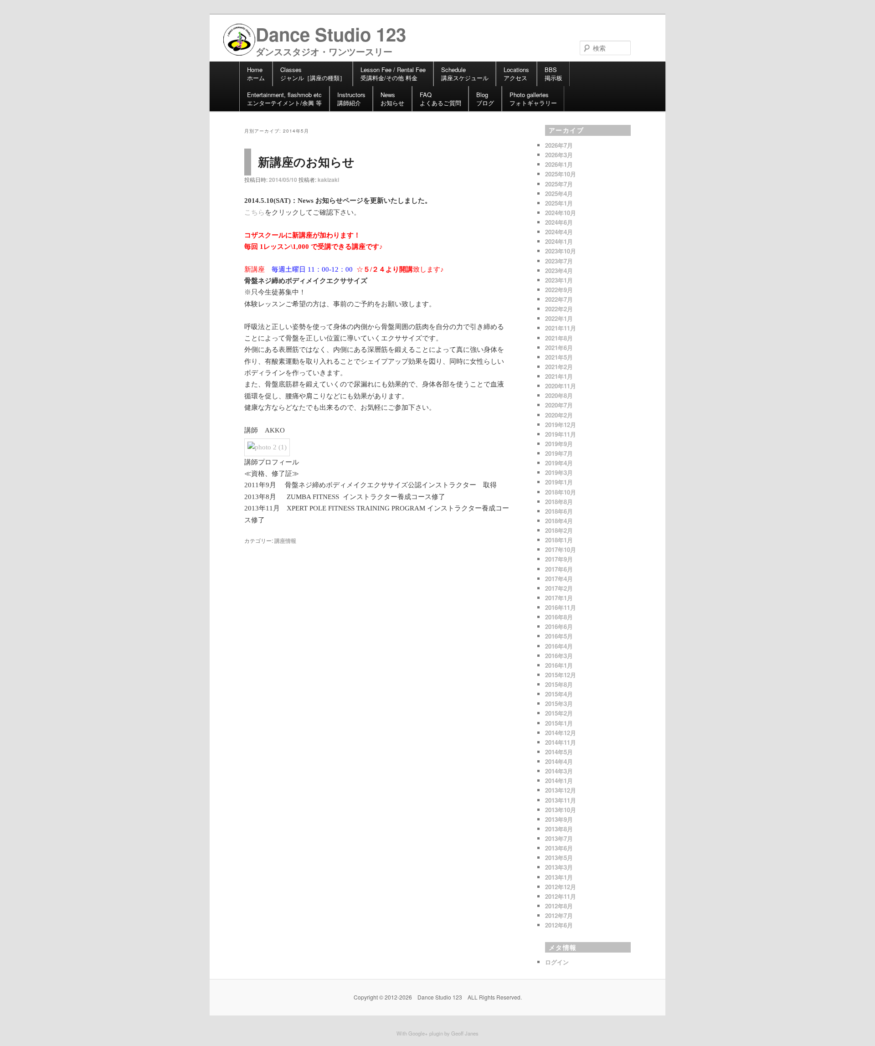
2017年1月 (559, 597)
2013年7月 (559, 838)
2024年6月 (559, 222)
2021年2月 (559, 366)
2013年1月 (559, 877)
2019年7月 (559, 453)
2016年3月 (559, 655)
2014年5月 (559, 751)
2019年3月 (559, 472)
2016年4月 (559, 646)
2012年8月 (559, 906)
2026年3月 (559, 154)
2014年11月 (560, 742)
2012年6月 (559, 925)
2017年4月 (559, 578)
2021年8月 (559, 338)
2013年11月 (560, 800)
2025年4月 (559, 193)
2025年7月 (559, 184)
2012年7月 (559, 915)
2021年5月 (559, 357)
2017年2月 (559, 588)
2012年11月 (560, 896)
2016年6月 (559, 626)
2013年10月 (560, 809)
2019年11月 (560, 434)
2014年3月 (559, 771)
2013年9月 (559, 819)
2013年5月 (559, 857)
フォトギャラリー (533, 98)
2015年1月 (559, 723)
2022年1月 (559, 318)
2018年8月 (559, 501)
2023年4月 (559, 270)
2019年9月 (559, 443)
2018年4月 (559, 520)
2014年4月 (559, 761)
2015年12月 (560, 674)
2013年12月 (560, 790)
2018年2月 (559, 530)
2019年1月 (559, 482)
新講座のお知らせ (306, 161)
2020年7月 (559, 405)
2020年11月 (560, 385)
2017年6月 (559, 569)
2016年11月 (560, 607)
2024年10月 (560, 212)
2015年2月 (559, 713)
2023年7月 (559, 261)
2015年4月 (559, 694)
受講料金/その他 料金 (393, 73)
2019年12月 (560, 424)
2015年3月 (559, 703)
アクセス (516, 73)
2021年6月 (559, 347)
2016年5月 (559, 636)
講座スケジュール (465, 73)
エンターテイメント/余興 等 (284, 98)
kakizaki (328, 179)
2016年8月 (559, 617)
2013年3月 (559, 867)
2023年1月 (559, 280)
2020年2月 (559, 415)
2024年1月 (559, 241)
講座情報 (285, 540)
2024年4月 (559, 231)
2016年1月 (559, 665)
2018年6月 (559, 511)
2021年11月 (560, 328)
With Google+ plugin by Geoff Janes (437, 1033)
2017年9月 (559, 559)
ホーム (256, 73)
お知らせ (392, 98)
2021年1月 (559, 376)
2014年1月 (559, 780)
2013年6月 (559, 848)
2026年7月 (559, 145)
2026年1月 (559, 164)
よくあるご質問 (440, 98)
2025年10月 (560, 174)
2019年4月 (559, 463)
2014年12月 (560, 732)
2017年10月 (560, 549)
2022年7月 (559, 299)
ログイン (557, 962)
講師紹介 (351, 98)
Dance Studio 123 (331, 34)
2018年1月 (559, 540)
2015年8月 (559, 684)
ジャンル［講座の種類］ (312, 73)
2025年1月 (559, 203)
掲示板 (553, 73)
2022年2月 (559, 308)
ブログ (485, 98)
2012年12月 (560, 886)
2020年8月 (559, 395)
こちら (254, 212)
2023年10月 (560, 251)
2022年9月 (559, 289)
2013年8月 (559, 828)
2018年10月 (560, 492)
